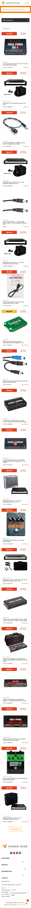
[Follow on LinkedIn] (20, 853)
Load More (15, 829)
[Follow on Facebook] (11, 853)
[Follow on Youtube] (17, 853)
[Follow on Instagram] (14, 853)
